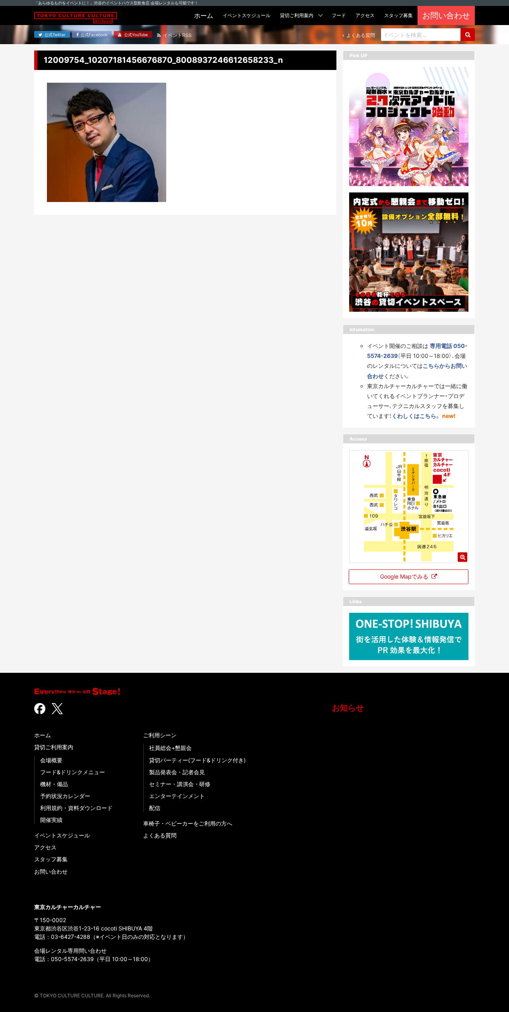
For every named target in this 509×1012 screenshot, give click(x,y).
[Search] (467, 34)
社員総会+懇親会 (170, 747)
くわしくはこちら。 (416, 415)
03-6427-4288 (70, 936)
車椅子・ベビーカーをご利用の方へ (187, 823)
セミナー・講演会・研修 (179, 784)
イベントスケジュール (62, 835)
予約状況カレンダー (65, 796)
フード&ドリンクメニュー (72, 772)
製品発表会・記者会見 (177, 772)
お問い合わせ (51, 871)
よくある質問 (160, 835)
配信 (154, 807)
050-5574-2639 (72, 959)
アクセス (45, 847)
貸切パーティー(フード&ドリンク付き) (197, 760)
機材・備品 (54, 784)
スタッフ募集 (51, 859)
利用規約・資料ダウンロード (76, 807)
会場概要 (51, 760)
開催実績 (51, 819)
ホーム (42, 735)
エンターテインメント (177, 796)
